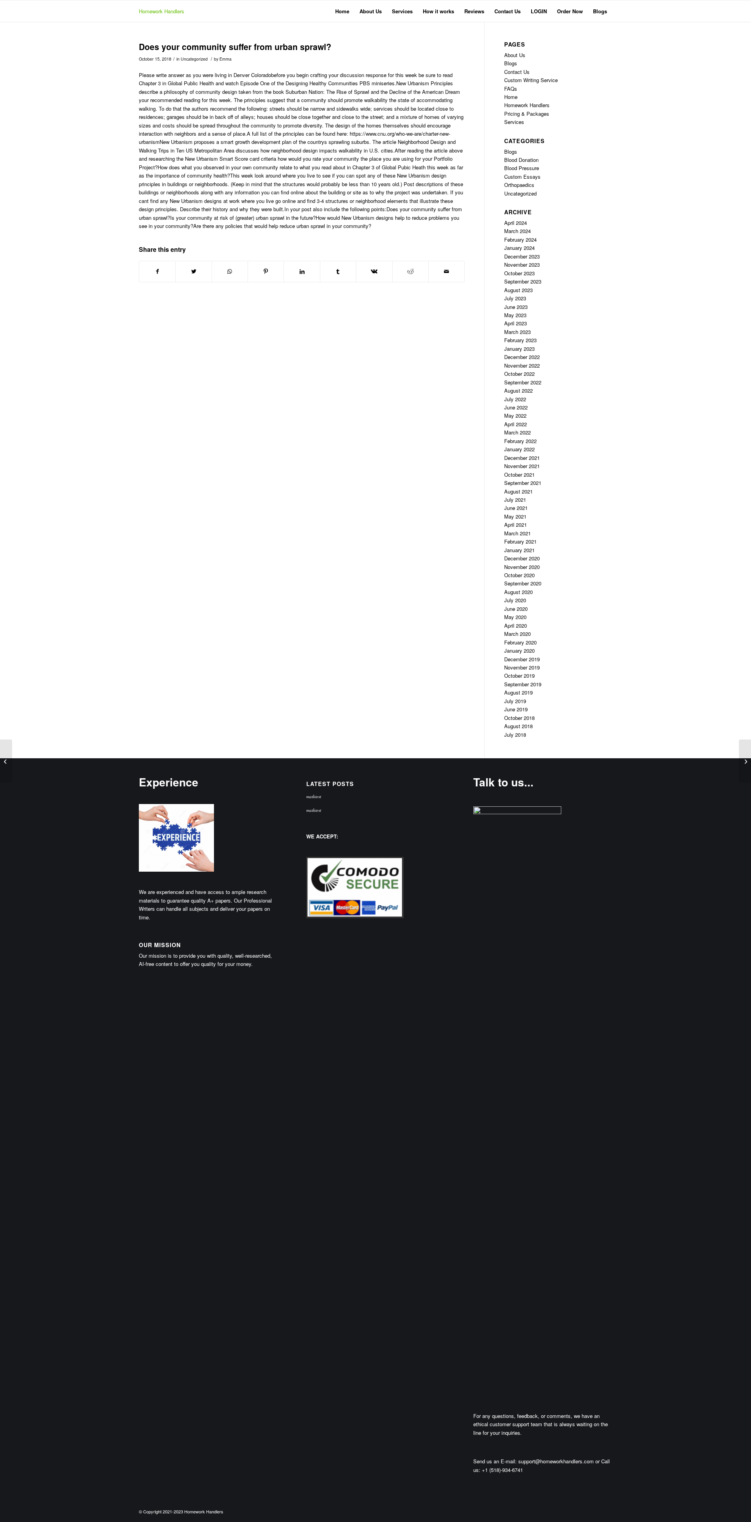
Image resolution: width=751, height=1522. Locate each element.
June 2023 (516, 307)
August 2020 (518, 592)
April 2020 (515, 625)
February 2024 (520, 239)
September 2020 (522, 583)
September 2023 (522, 281)
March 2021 (517, 533)
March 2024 (517, 231)
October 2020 (519, 575)
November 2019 (522, 667)
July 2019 (515, 701)
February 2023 (520, 340)
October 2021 (519, 474)
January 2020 (519, 650)
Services (514, 122)
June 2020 (516, 608)
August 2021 (518, 491)
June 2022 (516, 407)
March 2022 (517, 432)
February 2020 (520, 642)
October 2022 (519, 373)
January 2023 (519, 348)
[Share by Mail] (446, 271)
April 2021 (515, 524)
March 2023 (517, 332)
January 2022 (519, 449)
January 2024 (519, 247)
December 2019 (522, 659)
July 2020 (515, 600)
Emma (225, 59)
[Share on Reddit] (410, 271)
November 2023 (522, 264)
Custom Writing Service (531, 80)
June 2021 (516, 508)
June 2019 (516, 709)
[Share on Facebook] (157, 271)
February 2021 (520, 541)
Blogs (510, 63)
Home (510, 97)
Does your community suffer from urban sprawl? (235, 46)
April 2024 (515, 222)
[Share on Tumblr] (338, 271)
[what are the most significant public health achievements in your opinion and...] (6, 761)
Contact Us (517, 71)
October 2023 (519, 273)
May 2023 (515, 315)
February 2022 (520, 441)
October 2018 (519, 718)
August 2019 (518, 692)
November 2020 (522, 567)
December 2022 (522, 357)
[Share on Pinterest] (266, 271)
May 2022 (515, 415)
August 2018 (518, 726)
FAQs (510, 88)
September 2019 (522, 684)
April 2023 (515, 323)
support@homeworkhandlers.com (556, 1461)
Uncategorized (194, 59)
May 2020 (515, 617)
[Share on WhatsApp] (230, 271)
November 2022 (522, 365)
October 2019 (519, 675)
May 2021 (515, 516)
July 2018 (515, 734)
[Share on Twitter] (193, 271)
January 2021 (519, 550)
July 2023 (515, 298)
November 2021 (522, 466)
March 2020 (517, 633)
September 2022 (522, 382)
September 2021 (522, 482)
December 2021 (522, 457)
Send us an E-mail (494, 1461)
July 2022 (515, 399)
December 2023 (522, 256)
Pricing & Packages (526, 113)
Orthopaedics (519, 184)
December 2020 (522, 558)
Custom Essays (522, 176)
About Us (514, 55)
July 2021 (515, 499)
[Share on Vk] (374, 271)
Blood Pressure (521, 168)
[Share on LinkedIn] (302, 271)
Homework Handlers (161, 11)
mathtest (313, 796)
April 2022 (515, 424)
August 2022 (518, 390)
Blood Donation (521, 159)
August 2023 (518, 290)
